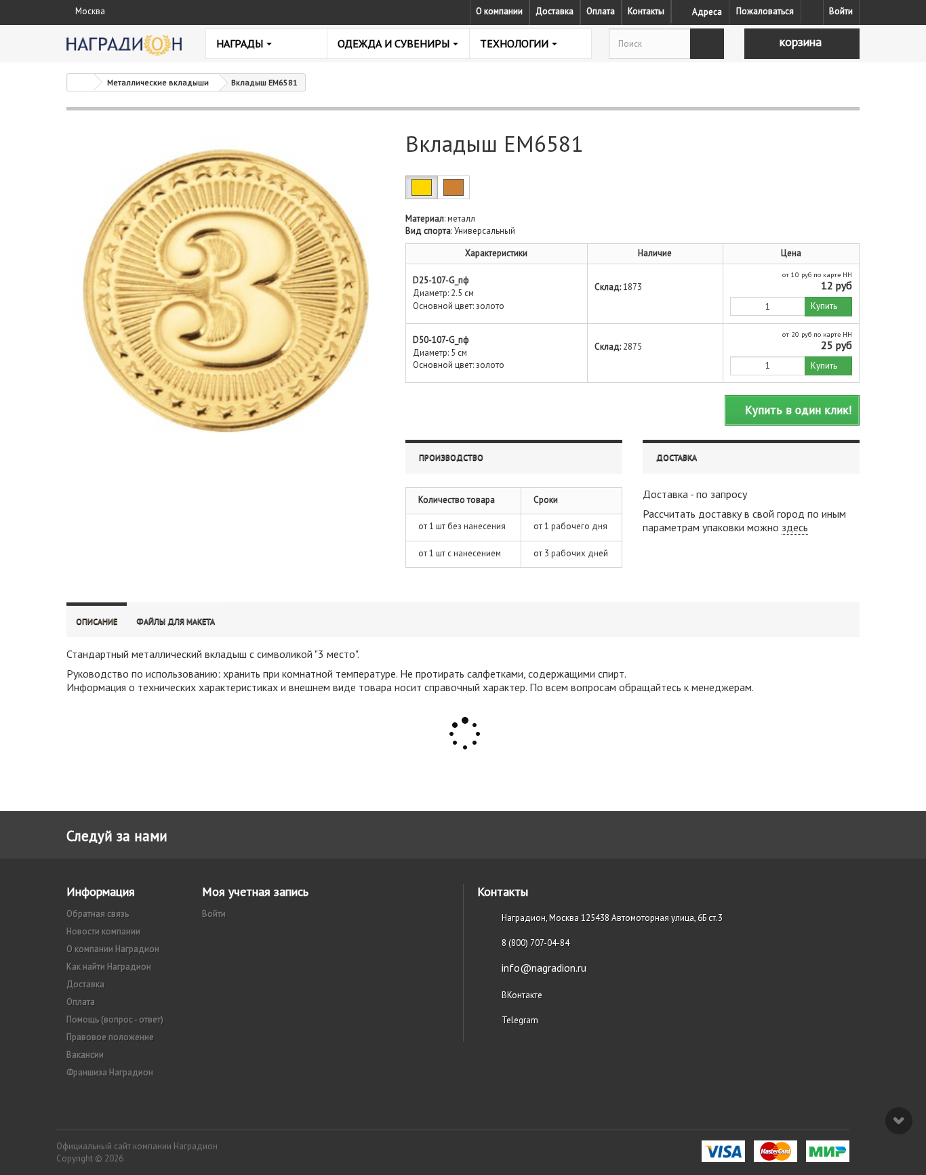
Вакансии (85, 1054)
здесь (795, 527)
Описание (96, 621)
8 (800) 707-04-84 (535, 943)
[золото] (421, 187)
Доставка (554, 11)
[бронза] (453, 187)
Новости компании (103, 931)
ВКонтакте (522, 995)
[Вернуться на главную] (81, 82)
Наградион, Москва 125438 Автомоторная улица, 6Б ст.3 (612, 918)
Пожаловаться (765, 11)
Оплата (600, 11)
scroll (898, 1120)
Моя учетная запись (255, 891)
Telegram (520, 1020)
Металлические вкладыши (158, 82)
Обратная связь (97, 914)
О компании (499, 11)
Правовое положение (110, 1037)
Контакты (646, 11)
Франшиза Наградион (109, 1072)
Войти (841, 11)
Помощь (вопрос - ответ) (114, 1019)
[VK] (812, 11)
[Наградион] (124, 45)
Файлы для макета (175, 621)
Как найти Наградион (108, 966)
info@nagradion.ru (544, 967)
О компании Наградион (112, 949)
